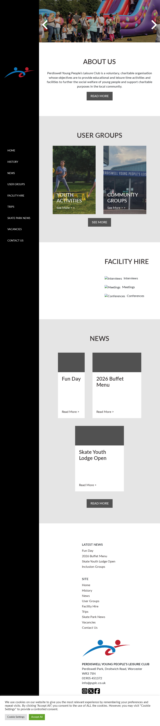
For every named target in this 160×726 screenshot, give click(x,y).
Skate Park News (18, 218)
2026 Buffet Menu (94, 556)
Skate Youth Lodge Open (98, 561)
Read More (100, 96)
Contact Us (15, 241)
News (11, 173)
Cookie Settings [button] (16, 717)
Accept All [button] (37, 717)
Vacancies (14, 229)
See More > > (66, 207)
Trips (10, 207)
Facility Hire (15, 196)
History (12, 162)
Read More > (70, 411)
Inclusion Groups (93, 566)
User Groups (16, 184)
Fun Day (87, 550)
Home (11, 150)
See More (99, 222)
